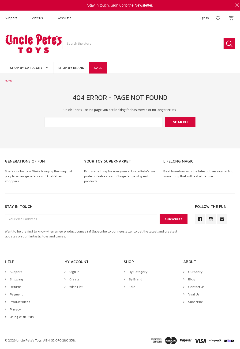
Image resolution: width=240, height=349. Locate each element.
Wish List (64, 18)
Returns (16, 286)
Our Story (195, 271)
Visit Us (37, 18)
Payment (16, 294)
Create (74, 279)
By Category (138, 271)
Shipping (16, 279)
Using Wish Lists (22, 316)
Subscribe (195, 301)
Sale (98, 67)
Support (11, 18)
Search (229, 43)
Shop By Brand (71, 67)
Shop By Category (26, 67)
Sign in (74, 271)
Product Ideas (20, 301)
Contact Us (196, 286)
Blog (191, 279)
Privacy (15, 309)
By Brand (135, 279)
